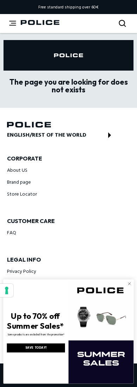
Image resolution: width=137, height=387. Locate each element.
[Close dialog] (129, 284)
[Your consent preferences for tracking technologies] (6, 290)
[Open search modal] (123, 24)
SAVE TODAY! (35, 347)
